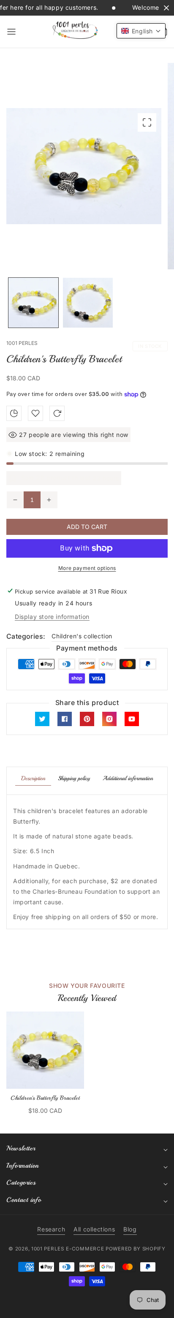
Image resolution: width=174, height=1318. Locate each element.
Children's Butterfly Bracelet (45, 1097)
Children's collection (82, 636)
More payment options (87, 568)
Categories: (25, 636)
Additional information (128, 778)
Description (33, 778)
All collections (94, 1229)
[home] (86, 1307)
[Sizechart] (14, 413)
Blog (129, 1229)
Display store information (52, 616)
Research (51, 1229)
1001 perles (47, 1249)
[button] (11, 32)
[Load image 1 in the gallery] (33, 303)
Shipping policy (74, 778)
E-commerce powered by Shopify (115, 1249)
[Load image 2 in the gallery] (88, 303)
